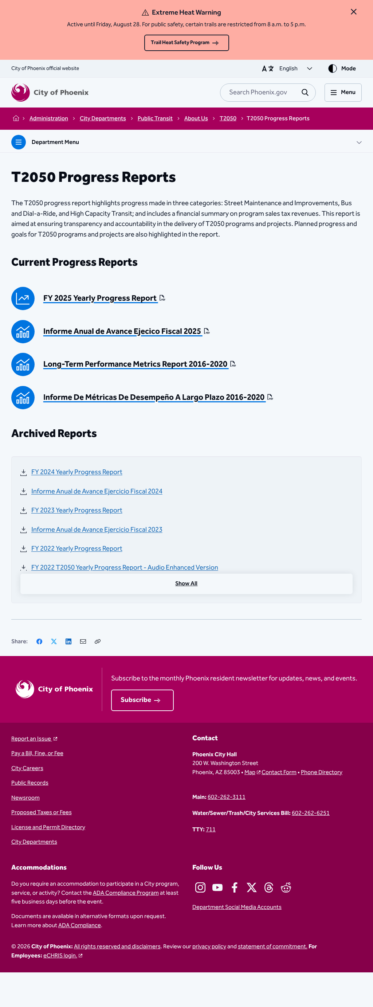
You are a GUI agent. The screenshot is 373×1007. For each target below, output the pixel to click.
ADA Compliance (79, 925)
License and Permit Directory (48, 827)
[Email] (83, 641)
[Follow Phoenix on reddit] (286, 887)
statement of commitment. (272, 946)
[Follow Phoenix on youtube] (217, 887)
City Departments (34, 842)
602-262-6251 (311, 813)
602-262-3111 (227, 797)
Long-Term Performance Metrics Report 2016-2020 (136, 365)
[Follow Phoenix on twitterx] (252, 887)
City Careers (27, 768)
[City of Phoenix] (50, 92)
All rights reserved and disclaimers (117, 946)
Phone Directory (321, 772)
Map (249, 772)
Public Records (29, 782)
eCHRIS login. (60, 955)
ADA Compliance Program (126, 893)
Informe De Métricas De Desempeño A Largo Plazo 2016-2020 (154, 398)
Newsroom (25, 797)
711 (211, 829)
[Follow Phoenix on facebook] (235, 887)
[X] (54, 641)
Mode (348, 68)
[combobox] (268, 92)
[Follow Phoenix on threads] (269, 887)
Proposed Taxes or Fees (41, 812)
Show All (186, 583)
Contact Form (279, 772)
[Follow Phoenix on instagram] (200, 887)
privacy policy (209, 946)
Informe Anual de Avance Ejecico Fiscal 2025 (123, 332)
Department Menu (55, 142)
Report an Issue (31, 738)
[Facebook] (39, 641)
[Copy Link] (97, 641)
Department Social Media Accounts (237, 907)
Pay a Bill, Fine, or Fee (37, 753)
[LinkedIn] (68, 641)
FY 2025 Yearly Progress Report (100, 299)
